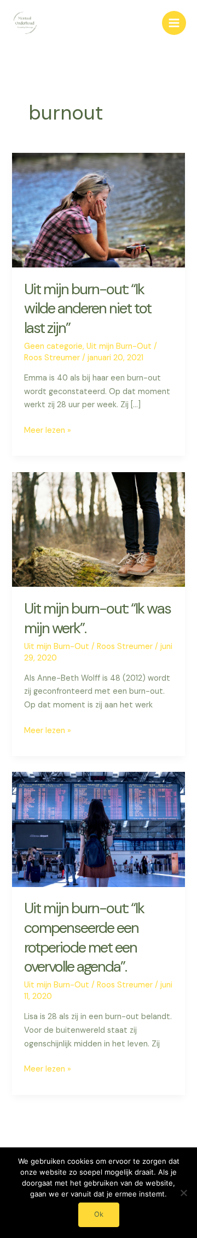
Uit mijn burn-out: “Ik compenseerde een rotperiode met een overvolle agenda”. (84, 937)
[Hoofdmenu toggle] (174, 23)
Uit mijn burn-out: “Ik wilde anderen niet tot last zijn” (87, 308)
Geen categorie (53, 346)
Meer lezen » (47, 431)
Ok (98, 1214)
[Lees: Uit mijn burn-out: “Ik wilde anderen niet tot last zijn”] (98, 210)
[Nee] (183, 1192)
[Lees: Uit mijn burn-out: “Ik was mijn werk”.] (98, 529)
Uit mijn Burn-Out (119, 346)
